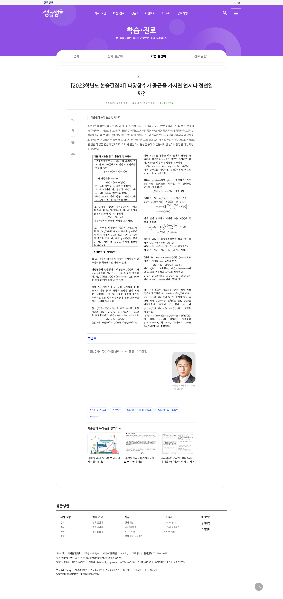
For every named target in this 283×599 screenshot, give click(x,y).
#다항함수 (117, 410)
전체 (76, 56)
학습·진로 (118, 13)
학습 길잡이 (158, 56)
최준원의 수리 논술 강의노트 (104, 428)
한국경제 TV (96, 570)
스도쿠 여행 (130, 531)
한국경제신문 (81, 570)
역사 (62, 527)
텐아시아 (137, 570)
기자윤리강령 (74, 553)
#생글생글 (94, 416)
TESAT (166, 13)
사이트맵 (124, 553)
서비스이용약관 (110, 553)
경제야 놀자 (130, 522)
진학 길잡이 (115, 56)
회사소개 (60, 553)
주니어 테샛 (169, 531)
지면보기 (150, 13)
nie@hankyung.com (106, 562)
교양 (62, 536)
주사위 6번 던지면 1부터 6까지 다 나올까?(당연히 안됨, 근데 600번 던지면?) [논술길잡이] (178, 462)
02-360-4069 (160, 553)
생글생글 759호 (166, 103)
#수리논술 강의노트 (98, 410)
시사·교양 (100, 13)
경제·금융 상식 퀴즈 (133, 536)
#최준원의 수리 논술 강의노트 (139, 410)
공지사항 (182, 13)
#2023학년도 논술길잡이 (168, 410)
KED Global (151, 570)
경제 (62, 522)
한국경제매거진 (112, 570)
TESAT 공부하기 (171, 527)
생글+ (134, 13)
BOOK (126, 570)
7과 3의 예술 (130, 527)
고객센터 (136, 553)
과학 (62, 531)
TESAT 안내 (170, 522)
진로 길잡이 (201, 56)
